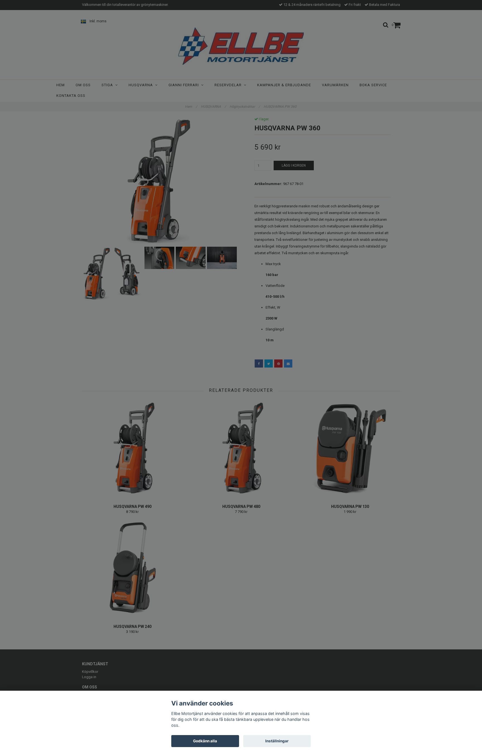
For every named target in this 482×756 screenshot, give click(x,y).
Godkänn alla (205, 741)
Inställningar (277, 741)
